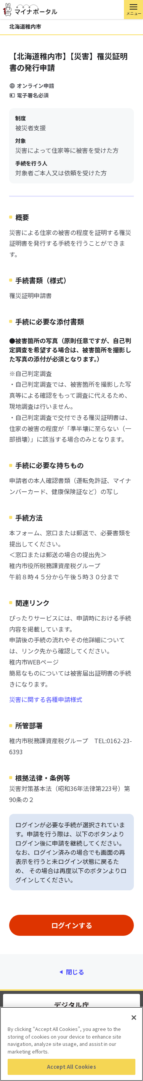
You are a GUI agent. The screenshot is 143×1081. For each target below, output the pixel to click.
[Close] (133, 1017)
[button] (133, 9)
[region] (71, 1044)
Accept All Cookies (71, 1066)
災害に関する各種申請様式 (45, 699)
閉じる (75, 971)
